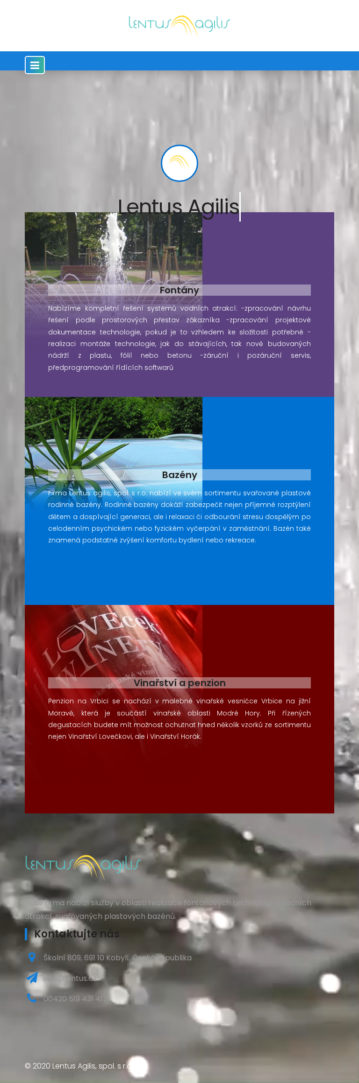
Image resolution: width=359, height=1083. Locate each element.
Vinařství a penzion (180, 682)
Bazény (179, 474)
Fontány (179, 290)
